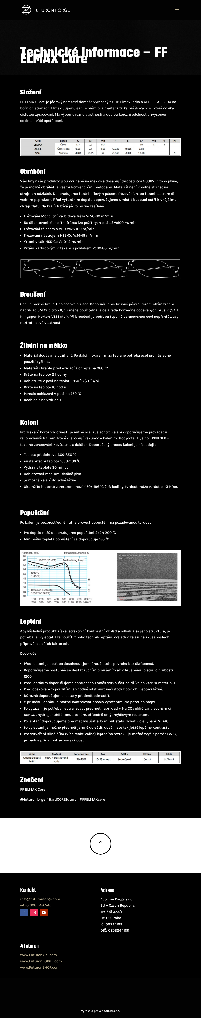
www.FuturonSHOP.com (40, 967)
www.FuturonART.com (38, 955)
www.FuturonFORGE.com (41, 961)
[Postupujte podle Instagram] (34, 912)
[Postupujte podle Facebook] (24, 912)
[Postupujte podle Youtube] (44, 912)
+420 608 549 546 (35, 905)
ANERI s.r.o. (112, 1011)
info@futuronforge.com (40, 899)
